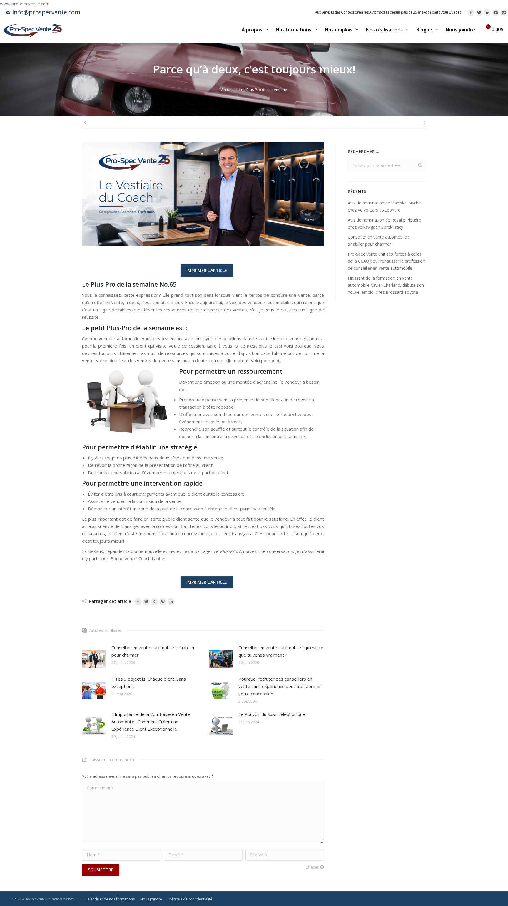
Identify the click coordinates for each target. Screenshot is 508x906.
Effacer (312, 867)
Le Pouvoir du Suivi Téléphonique (271, 714)
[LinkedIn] (487, 12)
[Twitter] (479, 12)
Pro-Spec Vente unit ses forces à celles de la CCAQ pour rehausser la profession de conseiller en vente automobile (386, 261)
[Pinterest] (162, 601)
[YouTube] (495, 12)
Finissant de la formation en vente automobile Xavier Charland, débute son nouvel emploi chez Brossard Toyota (386, 285)
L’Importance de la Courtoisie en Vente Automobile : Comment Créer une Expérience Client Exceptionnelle (150, 721)
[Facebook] (470, 12)
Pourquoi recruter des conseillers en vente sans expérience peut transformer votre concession (279, 686)
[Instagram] (503, 12)
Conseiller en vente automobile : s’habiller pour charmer (153, 651)
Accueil (227, 89)
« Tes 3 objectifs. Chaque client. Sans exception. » (148, 682)
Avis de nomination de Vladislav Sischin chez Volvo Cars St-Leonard (385, 206)
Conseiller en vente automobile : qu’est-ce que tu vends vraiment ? (280, 651)
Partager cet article (110, 601)
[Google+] (154, 601)
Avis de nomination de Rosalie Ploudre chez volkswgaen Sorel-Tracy (384, 223)
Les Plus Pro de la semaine (263, 89)
